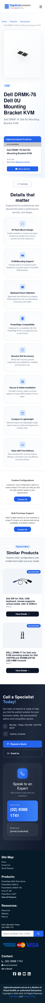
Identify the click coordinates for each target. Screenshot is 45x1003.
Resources (6, 910)
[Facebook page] (15, 974)
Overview (24, 184)
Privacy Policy (29, 996)
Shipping (5, 913)
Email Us (14, 753)
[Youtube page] (24, 974)
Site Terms (14, 996)
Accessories (25, 21)
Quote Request (8, 868)
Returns (5, 916)
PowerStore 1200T (9, 894)
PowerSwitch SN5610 (10, 884)
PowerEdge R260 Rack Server (14, 881)
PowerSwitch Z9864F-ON (12, 887)
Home (4, 21)
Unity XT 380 (7, 890)
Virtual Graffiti (9, 990)
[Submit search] (39, 934)
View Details (21, 613)
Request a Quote (23, 162)
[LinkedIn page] (29, 974)
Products (13, 21)
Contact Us (22, 499)
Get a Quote (24, 169)
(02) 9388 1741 (8, 927)
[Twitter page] (20, 974)
